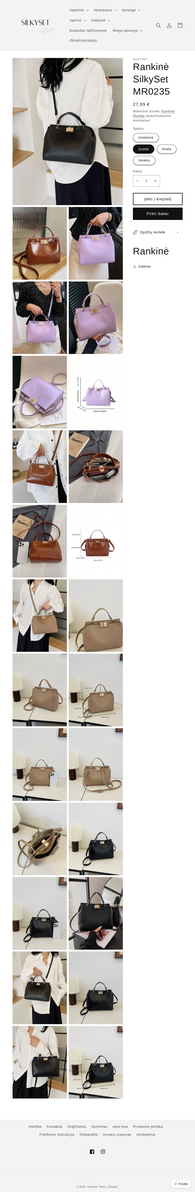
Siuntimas (99, 1127)
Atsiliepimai (145, 1134)
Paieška (35, 1127)
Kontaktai (54, 1127)
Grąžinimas (76, 1127)
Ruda (166, 149)
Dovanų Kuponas (117, 1134)
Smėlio (144, 160)
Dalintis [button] (145, 266)
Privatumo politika (148, 1127)
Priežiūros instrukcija (56, 1134)
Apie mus (120, 1127)
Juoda (143, 149)
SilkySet (93, 1186)
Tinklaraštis (88, 1134)
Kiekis (137, 171)
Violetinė (146, 138)
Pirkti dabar (158, 214)
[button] (78, 10)
